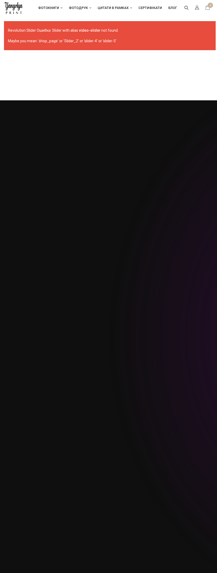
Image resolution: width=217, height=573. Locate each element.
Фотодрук (78, 8)
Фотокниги (48, 8)
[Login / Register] (197, 8)
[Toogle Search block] (186, 8)
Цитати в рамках (113, 8)
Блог (172, 8)
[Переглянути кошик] (207, 8)
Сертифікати (150, 8)
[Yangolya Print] (14, 7)
